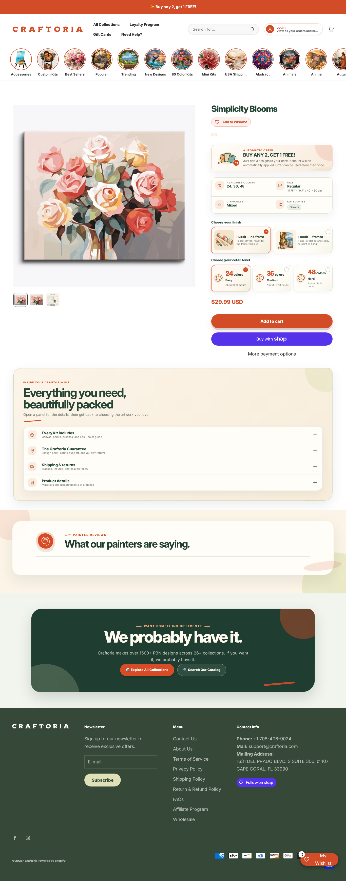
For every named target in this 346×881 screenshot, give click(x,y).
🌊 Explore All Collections (147, 670)
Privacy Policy (188, 769)
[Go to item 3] (53, 300)
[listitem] (21, 62)
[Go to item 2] (37, 300)
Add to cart (271, 321)
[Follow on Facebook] (14, 837)
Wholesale (184, 819)
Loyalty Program (144, 24)
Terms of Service (190, 759)
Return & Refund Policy (197, 789)
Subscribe (102, 780)
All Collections (106, 24)
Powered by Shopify (52, 861)
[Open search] (252, 29)
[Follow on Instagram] (27, 837)
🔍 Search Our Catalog (201, 670)
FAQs (178, 799)
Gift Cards (102, 34)
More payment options (272, 354)
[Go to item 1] (20, 300)
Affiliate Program (190, 809)
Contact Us (185, 738)
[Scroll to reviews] (214, 134)
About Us (183, 749)
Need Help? (131, 34)
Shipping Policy (189, 779)
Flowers (294, 207)
